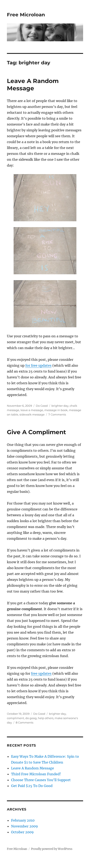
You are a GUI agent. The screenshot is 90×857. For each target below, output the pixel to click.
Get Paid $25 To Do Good (32, 786)
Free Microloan (26, 15)
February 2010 (23, 820)
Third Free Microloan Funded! (36, 774)
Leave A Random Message (33, 84)
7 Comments (57, 414)
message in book (56, 410)
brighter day (59, 405)
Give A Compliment (36, 432)
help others (45, 718)
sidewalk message (32, 414)
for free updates (38, 365)
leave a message (32, 410)
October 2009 (22, 832)
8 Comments (24, 722)
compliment (15, 718)
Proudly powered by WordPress (51, 849)
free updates (41, 673)
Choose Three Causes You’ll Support (41, 780)
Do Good (42, 405)
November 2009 (24, 826)
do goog (31, 718)
